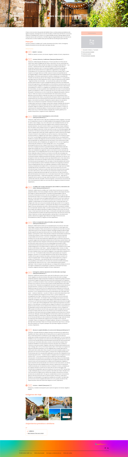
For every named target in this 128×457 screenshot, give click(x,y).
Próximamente (92, 33)
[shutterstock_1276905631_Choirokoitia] (54, 414)
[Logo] (27, 2)
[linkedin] (108, 448)
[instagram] (105, 448)
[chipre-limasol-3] (37, 408)
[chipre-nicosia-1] (60, 402)
